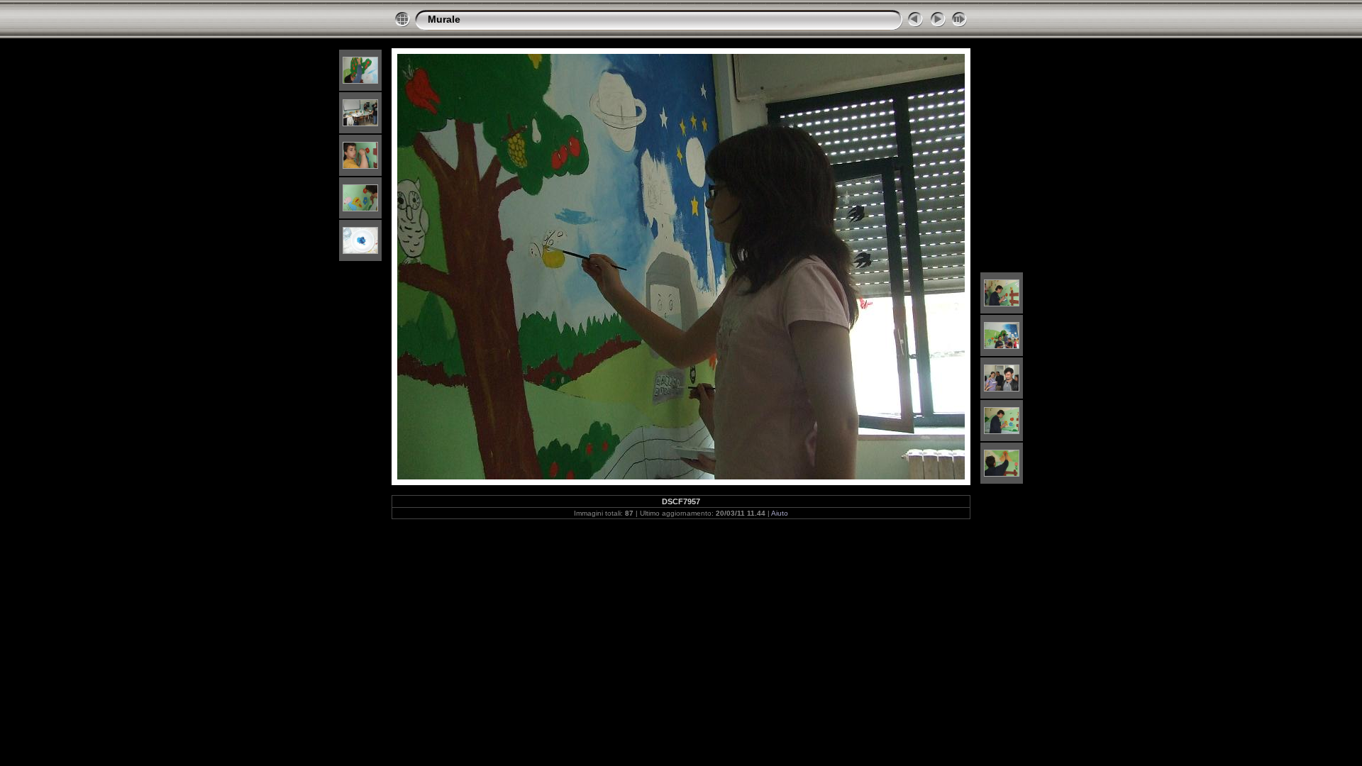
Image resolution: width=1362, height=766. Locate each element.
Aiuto (779, 513)
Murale (444, 19)
